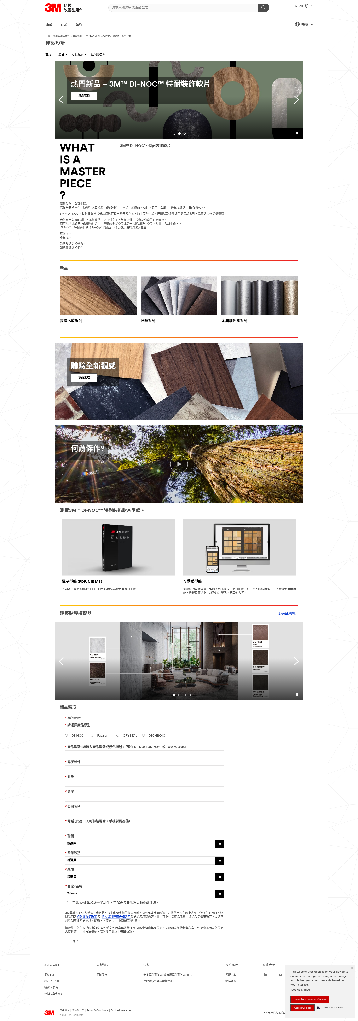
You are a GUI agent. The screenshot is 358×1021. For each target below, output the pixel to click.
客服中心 (230, 974)
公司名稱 (73, 806)
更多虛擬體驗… (288, 613)
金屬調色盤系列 (234, 321)
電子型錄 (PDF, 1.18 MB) (82, 582)
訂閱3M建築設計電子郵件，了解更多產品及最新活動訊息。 (115, 903)
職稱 (69, 836)
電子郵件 (73, 762)
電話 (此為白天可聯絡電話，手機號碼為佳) (97, 821)
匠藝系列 (148, 321)
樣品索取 (84, 95)
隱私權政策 (78, 1010)
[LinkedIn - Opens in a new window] (265, 975)
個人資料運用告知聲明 (116, 916)
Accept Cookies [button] (302, 1008)
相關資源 (77, 54)
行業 (64, 24)
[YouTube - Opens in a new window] (280, 975)
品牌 (79, 24)
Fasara (101, 735)
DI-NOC (77, 735)
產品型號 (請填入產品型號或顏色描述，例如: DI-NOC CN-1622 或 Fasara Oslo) (125, 747)
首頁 (48, 54)
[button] (330, 1007)
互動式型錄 (192, 582)
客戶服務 (96, 54)
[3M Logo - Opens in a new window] (68, 7)
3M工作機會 (51, 981)
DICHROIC (156, 735)
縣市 (69, 869)
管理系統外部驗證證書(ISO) (159, 981)
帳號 (305, 24)
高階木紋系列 (71, 321)
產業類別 (73, 853)
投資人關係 (51, 987)
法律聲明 (64, 1010)
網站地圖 (230, 981)
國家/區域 (73, 886)
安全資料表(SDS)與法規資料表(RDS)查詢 (167, 974)
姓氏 (69, 777)
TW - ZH (298, 6)
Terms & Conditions (97, 1010)
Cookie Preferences (121, 1010)
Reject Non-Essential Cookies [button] (310, 999)
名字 (69, 792)
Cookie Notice (300, 989)
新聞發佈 (102, 974)
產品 (49, 24)
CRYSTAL (129, 735)
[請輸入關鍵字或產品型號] (263, 8)
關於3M (49, 974)
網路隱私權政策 (87, 916)
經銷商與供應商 (53, 994)
